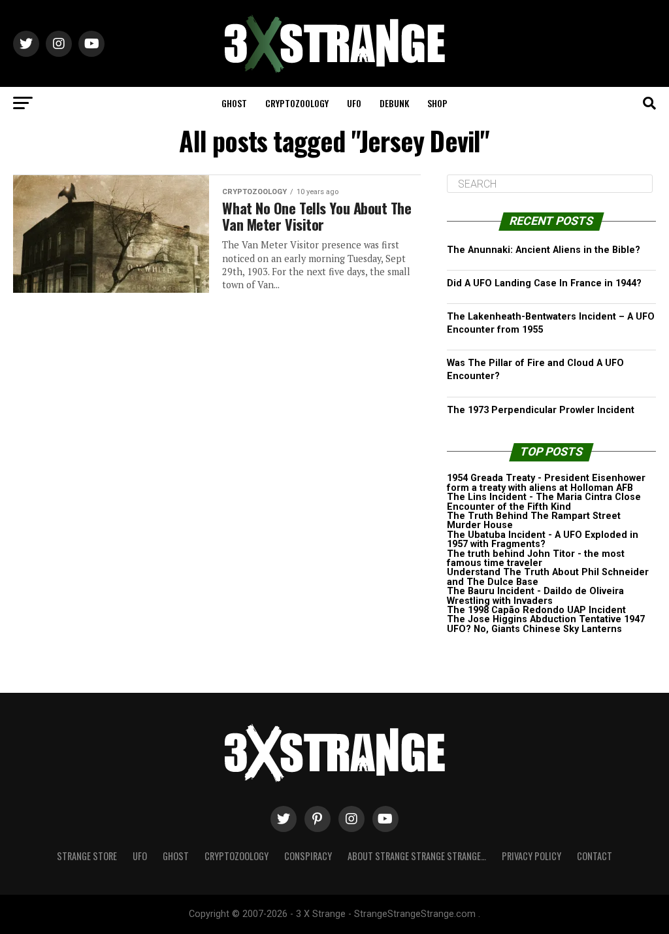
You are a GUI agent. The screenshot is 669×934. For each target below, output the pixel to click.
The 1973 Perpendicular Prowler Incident (540, 410)
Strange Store (87, 856)
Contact (594, 856)
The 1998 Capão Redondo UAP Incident (536, 610)
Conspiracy (308, 856)
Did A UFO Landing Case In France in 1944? (544, 283)
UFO (354, 103)
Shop (437, 103)
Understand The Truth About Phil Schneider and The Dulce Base (548, 577)
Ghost (234, 103)
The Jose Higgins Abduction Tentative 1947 (546, 619)
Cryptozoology (297, 103)
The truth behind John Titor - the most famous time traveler (536, 558)
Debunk (394, 103)
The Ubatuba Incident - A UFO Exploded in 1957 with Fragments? (542, 539)
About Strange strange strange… (417, 856)
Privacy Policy (531, 856)
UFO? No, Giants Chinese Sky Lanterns (534, 629)
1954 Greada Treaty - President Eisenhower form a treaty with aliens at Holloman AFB (546, 483)
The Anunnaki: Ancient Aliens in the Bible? (543, 250)
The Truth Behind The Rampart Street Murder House (534, 520)
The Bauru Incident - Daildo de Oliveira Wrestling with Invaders (535, 596)
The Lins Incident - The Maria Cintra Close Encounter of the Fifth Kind (544, 502)
